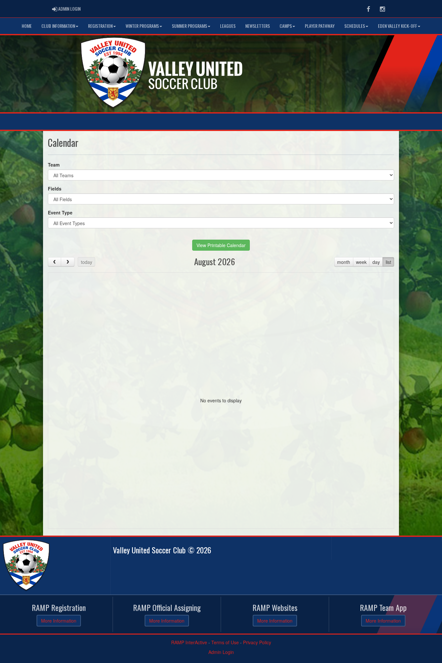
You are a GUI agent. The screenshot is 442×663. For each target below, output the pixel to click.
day (376, 262)
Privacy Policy (257, 642)
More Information (58, 620)
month (343, 262)
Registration (100, 25)
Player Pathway (320, 25)
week (361, 262)
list (388, 262)
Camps (286, 25)
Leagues (228, 25)
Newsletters (257, 25)
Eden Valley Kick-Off (397, 25)
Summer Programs (189, 25)
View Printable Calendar (221, 245)
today (86, 262)
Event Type (60, 212)
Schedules (354, 25)
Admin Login (221, 652)
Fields (54, 188)
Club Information (58, 25)
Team (54, 164)
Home (27, 25)
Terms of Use (225, 642)
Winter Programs (142, 25)
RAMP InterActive (189, 642)
